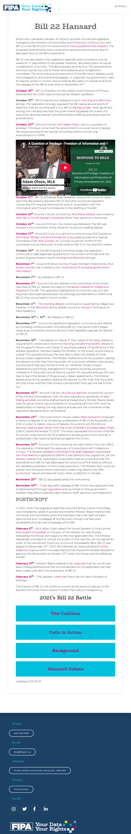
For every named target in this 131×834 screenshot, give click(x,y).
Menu (122, 6)
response (79, 563)
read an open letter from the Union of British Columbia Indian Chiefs (70, 427)
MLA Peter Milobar (84, 214)
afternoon (104, 100)
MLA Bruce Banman (74, 392)
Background (65, 650)
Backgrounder (82, 107)
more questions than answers (89, 46)
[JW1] (96, 343)
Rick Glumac (46, 240)
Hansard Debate (65, 669)
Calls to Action (65, 632)
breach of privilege (34, 532)
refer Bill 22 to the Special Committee (40, 217)
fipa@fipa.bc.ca (22, 752)
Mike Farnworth (91, 417)
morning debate (53, 303)
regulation (55, 489)
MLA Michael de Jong (59, 237)
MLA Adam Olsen (68, 124)
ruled (57, 576)
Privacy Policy (21, 789)
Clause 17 (87, 307)
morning (86, 100)
